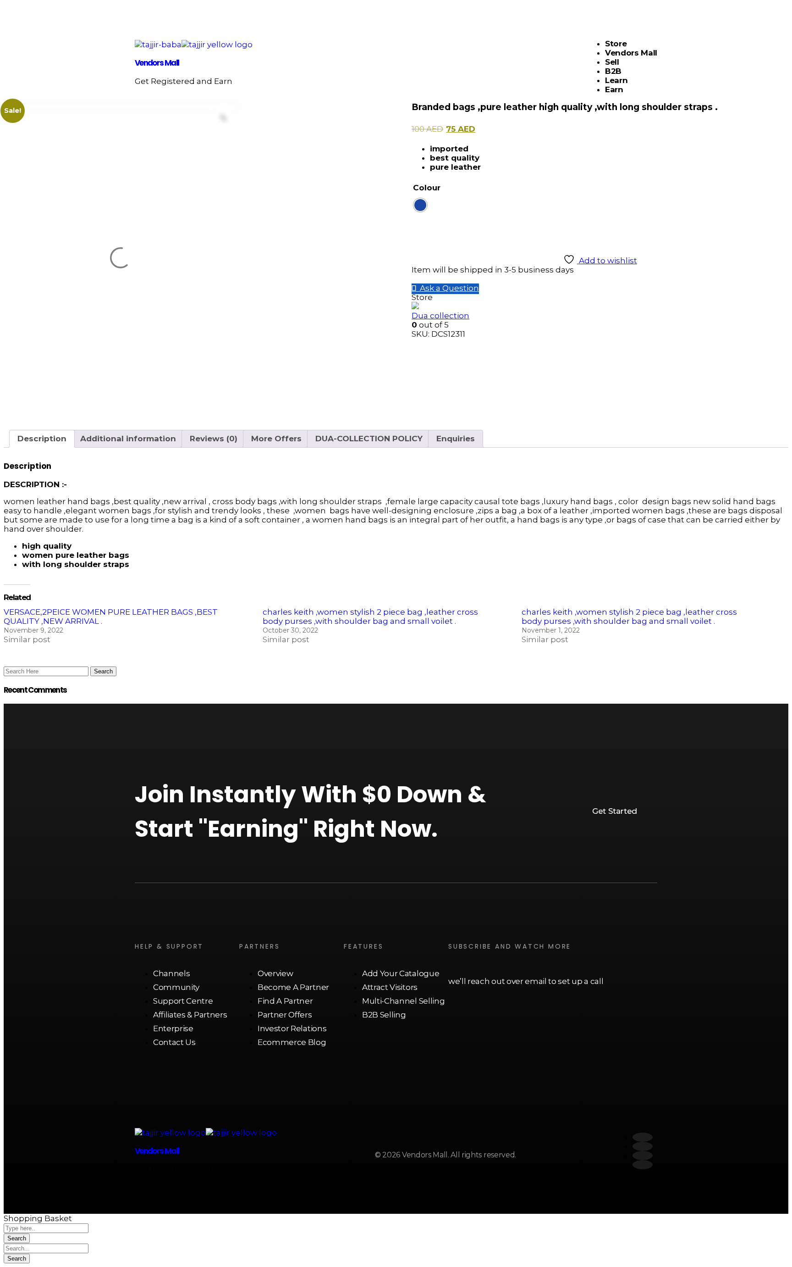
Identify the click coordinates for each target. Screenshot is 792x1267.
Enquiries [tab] (455, 438)
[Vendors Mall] (158, 44)
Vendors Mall (157, 62)
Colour (426, 187)
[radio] (420, 205)
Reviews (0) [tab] (213, 438)
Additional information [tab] (128, 438)
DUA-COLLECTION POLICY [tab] (369, 438)
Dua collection (440, 315)
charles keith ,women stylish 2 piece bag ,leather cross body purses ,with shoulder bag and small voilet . (370, 616)
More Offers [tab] (276, 438)
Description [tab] (41, 438)
